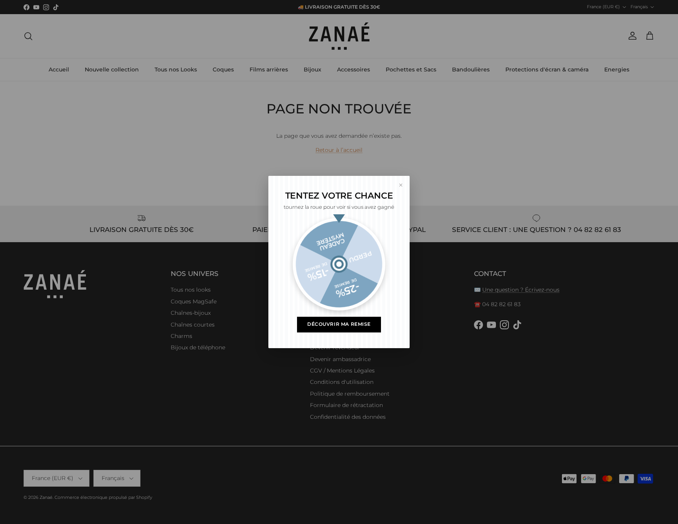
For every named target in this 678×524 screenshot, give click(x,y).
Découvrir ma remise (339, 324)
